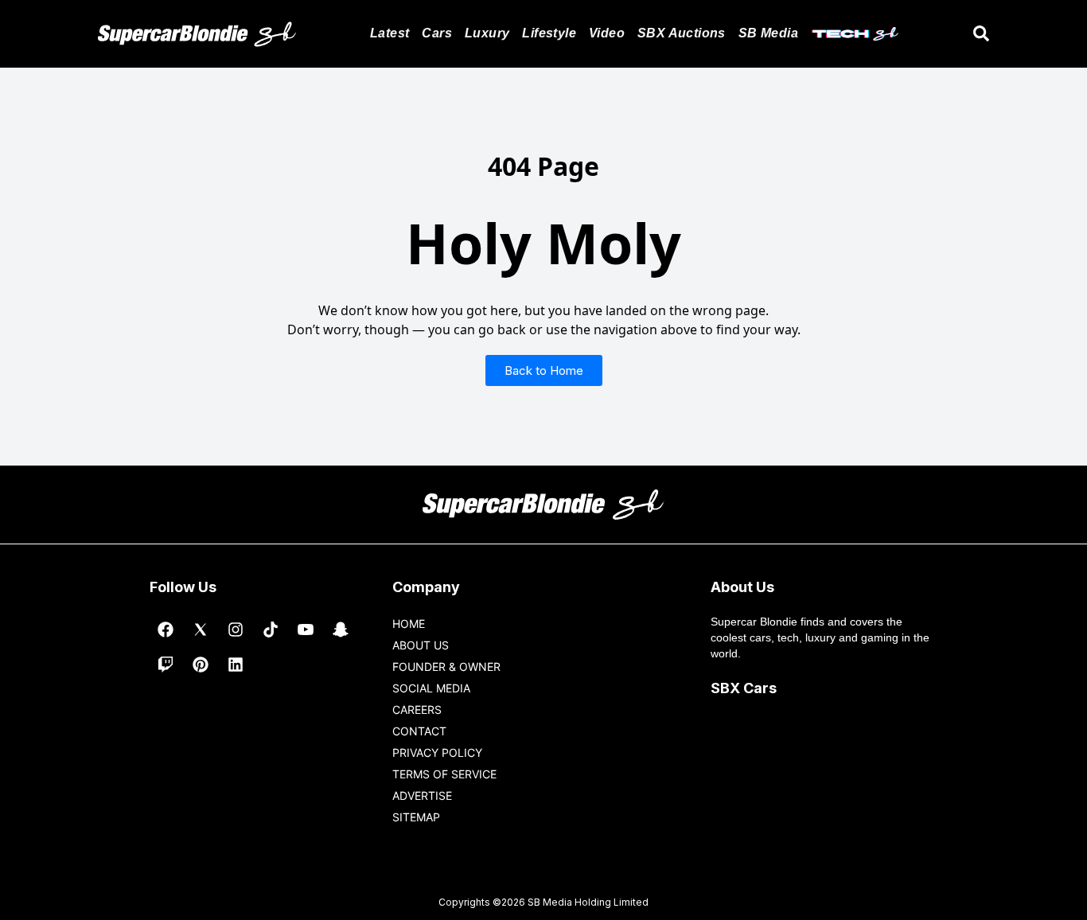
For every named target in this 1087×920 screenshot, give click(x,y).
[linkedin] (236, 664)
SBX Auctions (681, 33)
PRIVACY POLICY (437, 752)
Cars (437, 33)
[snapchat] (341, 629)
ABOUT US (420, 645)
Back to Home (544, 370)
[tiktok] (271, 629)
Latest (389, 33)
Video (607, 33)
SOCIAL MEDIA (431, 688)
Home (408, 623)
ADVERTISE (422, 795)
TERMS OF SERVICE (444, 774)
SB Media (768, 33)
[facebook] (165, 629)
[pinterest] (200, 664)
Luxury (487, 33)
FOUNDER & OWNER (446, 666)
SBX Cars (744, 688)
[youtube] (306, 629)
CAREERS (417, 709)
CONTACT (419, 731)
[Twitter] (200, 629)
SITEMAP (416, 817)
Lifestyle (549, 33)
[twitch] (165, 664)
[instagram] (236, 629)
